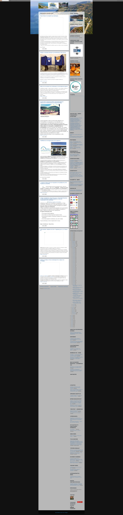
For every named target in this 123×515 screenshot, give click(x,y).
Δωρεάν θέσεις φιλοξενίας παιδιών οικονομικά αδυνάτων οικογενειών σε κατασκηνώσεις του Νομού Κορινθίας (52, 102)
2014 (72, 321)
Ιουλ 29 (74, 251)
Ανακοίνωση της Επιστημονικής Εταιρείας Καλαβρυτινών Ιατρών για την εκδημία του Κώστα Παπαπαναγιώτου (76, 185)
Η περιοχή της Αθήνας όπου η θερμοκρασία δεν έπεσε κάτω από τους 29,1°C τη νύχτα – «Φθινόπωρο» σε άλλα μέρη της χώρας (76, 459)
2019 (72, 315)
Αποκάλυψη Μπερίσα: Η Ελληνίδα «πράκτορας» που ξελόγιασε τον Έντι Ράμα (75, 477)
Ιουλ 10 (74, 275)
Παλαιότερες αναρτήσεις (63, 286)
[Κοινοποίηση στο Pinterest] (46, 48)
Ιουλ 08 (74, 277)
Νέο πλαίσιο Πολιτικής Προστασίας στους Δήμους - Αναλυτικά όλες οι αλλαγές (76, 182)
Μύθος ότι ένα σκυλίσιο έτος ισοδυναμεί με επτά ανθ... (77, 289)
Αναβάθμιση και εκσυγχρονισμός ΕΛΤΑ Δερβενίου (50, 140)
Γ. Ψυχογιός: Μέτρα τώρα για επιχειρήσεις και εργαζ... (77, 296)
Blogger (66, 512)
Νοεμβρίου (73, 242)
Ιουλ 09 (74, 276)
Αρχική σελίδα (53, 286)
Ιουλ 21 (74, 261)
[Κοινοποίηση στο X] (44, 48)
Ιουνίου (73, 307)
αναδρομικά (46, 275)
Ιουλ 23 (74, 258)
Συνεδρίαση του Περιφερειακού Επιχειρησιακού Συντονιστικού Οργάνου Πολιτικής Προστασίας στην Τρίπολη (76, 370)
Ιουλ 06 (74, 280)
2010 (72, 326)
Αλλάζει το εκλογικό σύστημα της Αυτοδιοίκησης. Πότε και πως (53, 52)
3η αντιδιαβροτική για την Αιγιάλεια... (75, 412)
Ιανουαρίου (74, 313)
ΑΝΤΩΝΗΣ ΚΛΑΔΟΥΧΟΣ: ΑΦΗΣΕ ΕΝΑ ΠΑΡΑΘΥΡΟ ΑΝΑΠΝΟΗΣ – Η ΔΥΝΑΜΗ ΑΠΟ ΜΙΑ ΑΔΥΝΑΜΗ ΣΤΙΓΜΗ (76, 484)
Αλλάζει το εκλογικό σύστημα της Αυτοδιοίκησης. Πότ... (77, 287)
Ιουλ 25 (74, 256)
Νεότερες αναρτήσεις (44, 286)
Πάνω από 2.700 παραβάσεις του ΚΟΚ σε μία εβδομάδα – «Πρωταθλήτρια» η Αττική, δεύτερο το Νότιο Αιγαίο (76, 358)
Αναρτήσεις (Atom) (47, 288)
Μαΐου (73, 308)
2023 (72, 236)
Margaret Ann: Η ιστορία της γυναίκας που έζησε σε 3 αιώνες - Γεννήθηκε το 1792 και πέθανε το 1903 (76, 406)
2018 (72, 316)
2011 (72, 325)
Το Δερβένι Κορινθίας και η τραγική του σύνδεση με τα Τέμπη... (76, 396)
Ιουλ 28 (74, 252)
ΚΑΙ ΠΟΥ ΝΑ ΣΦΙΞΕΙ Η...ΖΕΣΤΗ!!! (75, 430)
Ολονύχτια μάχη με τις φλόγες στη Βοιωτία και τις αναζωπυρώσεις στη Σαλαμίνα (76, 137)
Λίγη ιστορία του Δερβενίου (74, 37)
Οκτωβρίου (74, 243)
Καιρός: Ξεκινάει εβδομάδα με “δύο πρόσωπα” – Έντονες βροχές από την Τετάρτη (76, 142)
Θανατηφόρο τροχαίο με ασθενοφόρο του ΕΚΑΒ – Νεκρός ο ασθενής (76, 462)
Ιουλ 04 (74, 282)
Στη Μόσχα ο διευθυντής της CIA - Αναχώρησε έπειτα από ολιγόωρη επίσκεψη (75, 387)
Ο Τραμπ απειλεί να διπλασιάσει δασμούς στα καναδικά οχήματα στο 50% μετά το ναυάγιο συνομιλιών (76, 342)
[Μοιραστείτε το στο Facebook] (45, 48)
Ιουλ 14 (74, 270)
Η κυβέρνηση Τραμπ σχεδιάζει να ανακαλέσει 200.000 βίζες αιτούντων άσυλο (75, 339)
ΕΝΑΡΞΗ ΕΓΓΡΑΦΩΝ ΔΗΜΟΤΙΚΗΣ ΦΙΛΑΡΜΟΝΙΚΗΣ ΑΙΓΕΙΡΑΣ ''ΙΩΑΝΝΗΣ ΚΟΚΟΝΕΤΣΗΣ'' (76, 333)
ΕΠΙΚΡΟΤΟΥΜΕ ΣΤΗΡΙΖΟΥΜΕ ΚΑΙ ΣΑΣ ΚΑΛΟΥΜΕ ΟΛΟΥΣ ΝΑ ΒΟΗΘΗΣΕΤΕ (76, 190)
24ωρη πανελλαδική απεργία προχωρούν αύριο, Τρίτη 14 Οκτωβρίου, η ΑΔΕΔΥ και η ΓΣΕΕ (76, 145)
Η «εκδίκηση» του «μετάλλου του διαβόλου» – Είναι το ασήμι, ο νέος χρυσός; (75, 349)
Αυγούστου (74, 246)
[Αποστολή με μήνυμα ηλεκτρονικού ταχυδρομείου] (42, 48)
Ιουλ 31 (74, 248)
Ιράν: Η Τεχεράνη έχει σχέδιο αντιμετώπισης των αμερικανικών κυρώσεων (75, 155)
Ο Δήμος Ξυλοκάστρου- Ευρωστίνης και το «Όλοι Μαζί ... (77, 298)
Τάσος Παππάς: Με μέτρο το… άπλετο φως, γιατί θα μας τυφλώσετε (76, 422)
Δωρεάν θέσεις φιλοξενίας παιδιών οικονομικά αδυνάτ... (78, 291)
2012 (72, 324)
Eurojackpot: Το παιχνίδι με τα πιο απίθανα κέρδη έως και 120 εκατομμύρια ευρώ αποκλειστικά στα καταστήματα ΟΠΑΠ (76, 419)
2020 (72, 240)
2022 (72, 237)
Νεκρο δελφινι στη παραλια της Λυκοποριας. (49, 15)
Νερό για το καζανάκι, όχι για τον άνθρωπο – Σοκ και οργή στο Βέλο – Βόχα (75, 148)
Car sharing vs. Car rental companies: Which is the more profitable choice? (76, 367)
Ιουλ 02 (74, 304)
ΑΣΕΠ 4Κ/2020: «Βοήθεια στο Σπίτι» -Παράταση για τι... (77, 300)
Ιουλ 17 (74, 266)
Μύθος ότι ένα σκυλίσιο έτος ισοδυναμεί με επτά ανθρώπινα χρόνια (54, 86)
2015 (72, 320)
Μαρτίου (73, 311)
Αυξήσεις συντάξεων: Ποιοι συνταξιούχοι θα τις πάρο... (77, 302)
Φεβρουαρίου (74, 312)
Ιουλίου (73, 247)
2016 (72, 319)
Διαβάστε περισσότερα (43, 96)
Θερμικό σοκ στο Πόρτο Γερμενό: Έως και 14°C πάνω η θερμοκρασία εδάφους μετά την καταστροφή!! (76, 451)
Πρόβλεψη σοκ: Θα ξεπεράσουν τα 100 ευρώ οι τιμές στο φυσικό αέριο (76, 453)
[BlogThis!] (43, 48)
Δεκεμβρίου (74, 241)
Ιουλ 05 (74, 281)
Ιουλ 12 (74, 272)
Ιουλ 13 (74, 271)
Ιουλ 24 (74, 257)
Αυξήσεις (41, 275)
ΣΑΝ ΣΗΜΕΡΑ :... (72, 429)
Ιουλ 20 (74, 262)
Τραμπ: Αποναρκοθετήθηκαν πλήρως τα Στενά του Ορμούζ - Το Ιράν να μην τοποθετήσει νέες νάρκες (76, 390)
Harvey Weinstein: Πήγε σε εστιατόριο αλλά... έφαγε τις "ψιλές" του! (76, 173)
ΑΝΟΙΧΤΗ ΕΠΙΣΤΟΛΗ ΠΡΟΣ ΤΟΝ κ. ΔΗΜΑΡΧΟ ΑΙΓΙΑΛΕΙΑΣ (75, 411)
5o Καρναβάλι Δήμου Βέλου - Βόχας (75, 174)
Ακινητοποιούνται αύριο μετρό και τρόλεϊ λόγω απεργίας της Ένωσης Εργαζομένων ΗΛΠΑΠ (76, 176)
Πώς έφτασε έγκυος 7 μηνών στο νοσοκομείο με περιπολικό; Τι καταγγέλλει (75, 470)
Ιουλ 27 (74, 253)
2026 (72, 232)
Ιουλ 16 (74, 267)
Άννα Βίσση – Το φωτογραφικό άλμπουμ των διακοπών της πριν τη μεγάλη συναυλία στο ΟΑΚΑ (76, 355)
